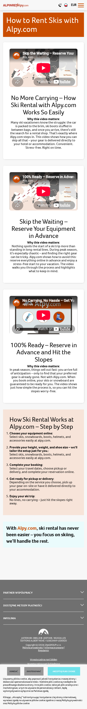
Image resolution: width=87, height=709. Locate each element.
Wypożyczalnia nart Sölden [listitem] (43, 659)
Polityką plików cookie (19, 703)
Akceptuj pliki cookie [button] (64, 671)
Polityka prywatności (32, 647)
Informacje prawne (54, 647)
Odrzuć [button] (14, 671)
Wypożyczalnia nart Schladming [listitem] (43, 664)
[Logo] (15, 5)
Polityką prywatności (72, 700)
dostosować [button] (34, 671)
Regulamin (43, 650)
